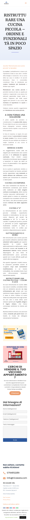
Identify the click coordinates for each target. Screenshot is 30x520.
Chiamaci (15, 393)
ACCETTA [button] (22, 517)
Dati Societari (6, 497)
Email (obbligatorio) (9, 414)
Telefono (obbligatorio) (11, 419)
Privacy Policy (6, 499)
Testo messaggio (8, 424)
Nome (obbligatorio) (10, 409)
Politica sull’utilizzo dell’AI (11, 504)
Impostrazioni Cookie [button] (11, 517)
